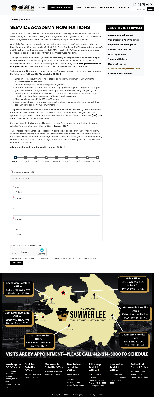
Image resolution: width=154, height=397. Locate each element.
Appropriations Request (120, 35)
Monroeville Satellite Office (54, 366)
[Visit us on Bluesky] (152, 4)
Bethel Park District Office (139, 366)
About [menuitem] (42, 7)
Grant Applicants (117, 54)
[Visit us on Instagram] (144, 4)
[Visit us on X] (140, 4)
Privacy (66, 395)
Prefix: (17, 188)
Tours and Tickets (117, 59)
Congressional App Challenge (123, 40)
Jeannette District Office (116, 367)
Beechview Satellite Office (74, 367)
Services (25, 19)
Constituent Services (125, 28)
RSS (100, 395)
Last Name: (19, 220)
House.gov (77, 395)
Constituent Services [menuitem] (60, 7)
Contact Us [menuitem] (123, 7)
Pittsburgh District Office (95, 367)
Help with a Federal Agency (122, 44)
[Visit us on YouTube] (148, 4)
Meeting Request (117, 64)
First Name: (19, 198)
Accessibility (90, 395)
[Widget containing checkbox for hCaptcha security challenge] (28, 251)
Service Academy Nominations (124, 68)
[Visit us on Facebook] (136, 4)
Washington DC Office (13, 366)
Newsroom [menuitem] (90, 7)
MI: (14, 208)
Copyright (56, 395)
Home (15, 19)
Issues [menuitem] (78, 7)
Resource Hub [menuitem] (107, 7)
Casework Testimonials (120, 73)
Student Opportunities (119, 49)
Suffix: (15, 229)
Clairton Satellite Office (30, 367)
